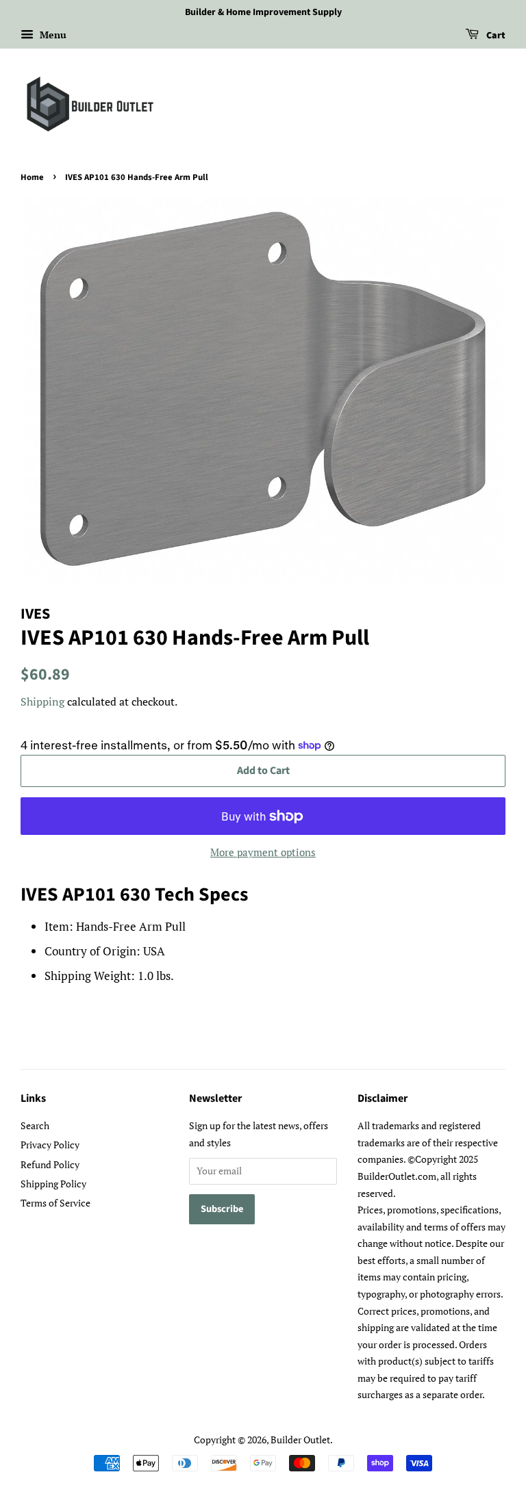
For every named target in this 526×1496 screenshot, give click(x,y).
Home (32, 177)
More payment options (263, 852)
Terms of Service (55, 1202)
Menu (51, 34)
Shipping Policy (53, 1183)
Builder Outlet (300, 1439)
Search (35, 1125)
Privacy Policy (50, 1144)
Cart (494, 35)
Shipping (42, 701)
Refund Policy (50, 1164)
